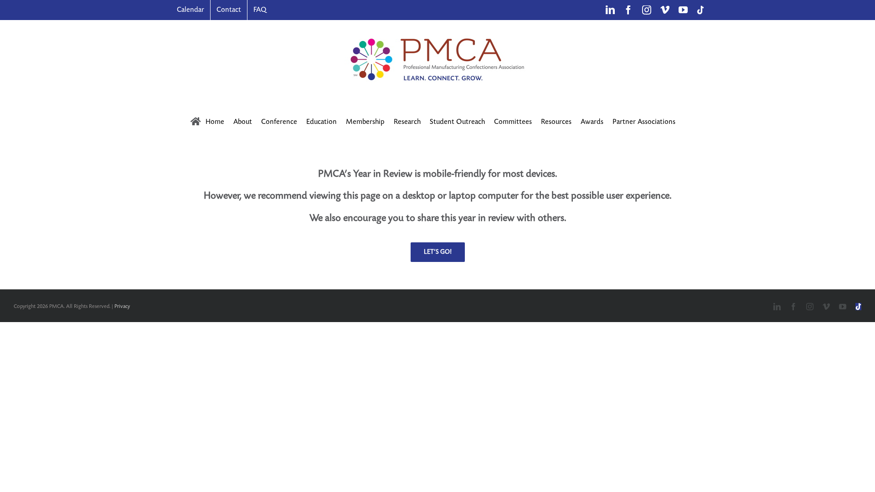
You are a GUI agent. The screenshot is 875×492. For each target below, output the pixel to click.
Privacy (122, 306)
